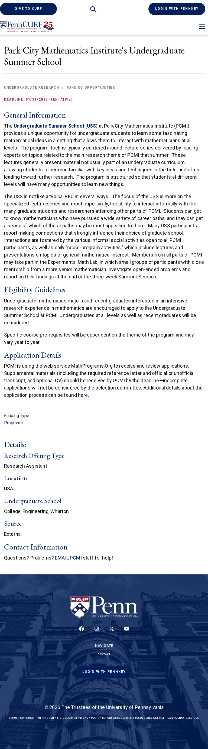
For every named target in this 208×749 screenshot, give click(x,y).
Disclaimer (68, 718)
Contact (104, 654)
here (83, 395)
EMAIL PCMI (68, 558)
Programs (13, 422)
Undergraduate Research (31, 87)
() (56, 126)
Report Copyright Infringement (33, 718)
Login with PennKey (177, 9)
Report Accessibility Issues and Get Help (134, 718)
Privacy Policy (89, 718)
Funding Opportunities (91, 87)
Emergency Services (183, 718)
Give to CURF (36, 8)
